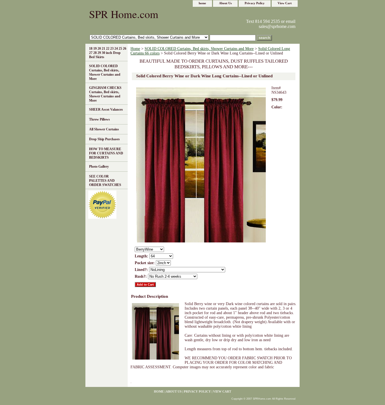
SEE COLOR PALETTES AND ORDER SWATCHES (105, 180)
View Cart (285, 3)
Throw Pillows (99, 119)
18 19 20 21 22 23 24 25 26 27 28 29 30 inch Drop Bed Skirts (107, 53)
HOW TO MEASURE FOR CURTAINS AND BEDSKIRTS (106, 153)
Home (135, 49)
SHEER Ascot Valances (106, 109)
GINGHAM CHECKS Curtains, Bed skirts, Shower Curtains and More (105, 94)
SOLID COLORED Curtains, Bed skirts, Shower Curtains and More (199, 49)
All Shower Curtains (104, 129)
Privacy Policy (255, 3)
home (202, 3)
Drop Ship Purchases (104, 139)
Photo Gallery (99, 166)
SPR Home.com (123, 14)
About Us (225, 3)
